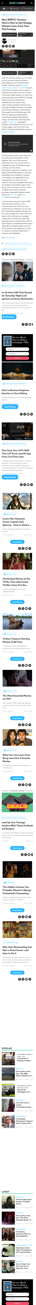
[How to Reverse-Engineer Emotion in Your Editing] (17, 371)
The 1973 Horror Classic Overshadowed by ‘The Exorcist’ (23, 1234)
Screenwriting (28, 8)
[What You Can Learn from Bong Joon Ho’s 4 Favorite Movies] (17, 737)
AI (6, 8)
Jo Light (6, 403)
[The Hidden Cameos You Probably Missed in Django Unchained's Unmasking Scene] (17, 869)
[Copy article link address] (13, 46)
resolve (15, 244)
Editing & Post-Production (16, 15)
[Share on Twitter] (6, 46)
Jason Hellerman (10, 903)
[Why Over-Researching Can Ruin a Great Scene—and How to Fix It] (17, 929)
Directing (15, 8)
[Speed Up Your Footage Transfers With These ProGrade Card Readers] (17, 802)
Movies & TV (11, 514)
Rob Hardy (13, 40)
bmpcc (21, 244)
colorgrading (26, 243)
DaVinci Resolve (8, 132)
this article (14, 195)
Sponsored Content (8, 313)
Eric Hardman (9, 535)
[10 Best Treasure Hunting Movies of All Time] (17, 621)
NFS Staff (5, 841)
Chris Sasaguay (9, 652)
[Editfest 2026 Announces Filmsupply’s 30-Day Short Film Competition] (8, 1218)
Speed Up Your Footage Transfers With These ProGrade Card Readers (17, 825)
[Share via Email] (10, 46)
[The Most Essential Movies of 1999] (17, 678)
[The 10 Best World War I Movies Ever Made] (17, 992)
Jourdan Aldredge (9, 473)
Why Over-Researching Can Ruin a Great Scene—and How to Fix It (17, 950)
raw (18, 244)
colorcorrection (15, 243)
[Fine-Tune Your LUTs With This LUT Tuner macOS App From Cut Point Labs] (17, 431)
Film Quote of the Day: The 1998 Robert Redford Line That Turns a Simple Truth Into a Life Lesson (24, 1204)
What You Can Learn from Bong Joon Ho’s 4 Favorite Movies (16, 758)
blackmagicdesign (28, 244)
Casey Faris (12, 122)
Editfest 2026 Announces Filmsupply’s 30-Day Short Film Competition (23, 1219)
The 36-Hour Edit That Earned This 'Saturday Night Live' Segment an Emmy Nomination (17, 295)
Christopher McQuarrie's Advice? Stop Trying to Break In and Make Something (24, 1251)
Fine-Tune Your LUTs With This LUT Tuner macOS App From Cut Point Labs (16, 453)
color (21, 243)
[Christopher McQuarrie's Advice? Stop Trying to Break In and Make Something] (8, 1249)
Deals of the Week (12, 833)
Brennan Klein (9, 595)
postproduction (8, 243)
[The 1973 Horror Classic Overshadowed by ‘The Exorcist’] (8, 1233)
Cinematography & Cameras (15, 818)
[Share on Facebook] (3, 46)
